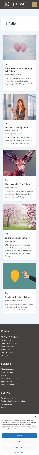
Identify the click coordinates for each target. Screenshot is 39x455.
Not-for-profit (6, 404)
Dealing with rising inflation (17, 297)
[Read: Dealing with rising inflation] (20, 276)
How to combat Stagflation (17, 184)
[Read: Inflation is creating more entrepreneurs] (20, 106)
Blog (6, 64)
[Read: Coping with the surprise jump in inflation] (20, 47)
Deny (19, 441)
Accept (19, 436)
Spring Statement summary (17, 237)
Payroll (4, 375)
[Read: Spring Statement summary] (20, 217)
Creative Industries (8, 398)
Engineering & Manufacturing (13, 401)
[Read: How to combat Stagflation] (20, 163)
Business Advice (7, 384)
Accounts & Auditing (9, 378)
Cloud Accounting (8, 369)
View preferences (19, 447)
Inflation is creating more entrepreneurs (16, 129)
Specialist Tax (6, 381)
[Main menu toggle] (34, 4)
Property (4, 407)
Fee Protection (7, 372)
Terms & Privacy (18, 452)
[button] (36, 416)
